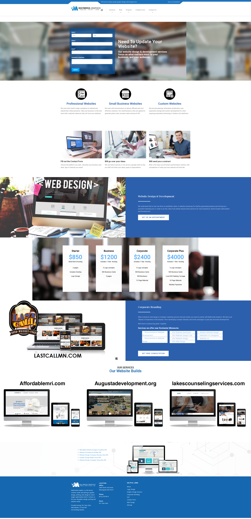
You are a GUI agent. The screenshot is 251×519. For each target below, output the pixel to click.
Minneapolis (75, 507)
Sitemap (129, 505)
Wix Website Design (180, 338)
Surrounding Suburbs (77, 510)
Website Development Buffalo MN (90, 452)
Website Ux (204, 338)
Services (112, 10)
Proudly (73, 505)
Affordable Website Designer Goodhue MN (93, 450)
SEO (128, 497)
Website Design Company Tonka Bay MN (93, 460)
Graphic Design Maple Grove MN (90, 457)
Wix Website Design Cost (182, 335)
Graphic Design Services (134, 492)
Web (120, 10)
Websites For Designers (209, 335)
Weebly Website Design (209, 332)
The (82, 505)
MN (85, 507)
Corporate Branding (133, 494)
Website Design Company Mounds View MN (94, 455)
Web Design (131, 502)
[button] (153, 217)
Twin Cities (87, 505)
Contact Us (152, 10)
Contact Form (140, 10)
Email (76, 49)
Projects (129, 10)
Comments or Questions (78, 57)
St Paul (82, 507)
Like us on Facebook (174, 2)
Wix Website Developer (181, 332)
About (129, 487)
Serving (78, 505)
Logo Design (131, 489)
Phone (76, 41)
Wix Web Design (178, 342)
